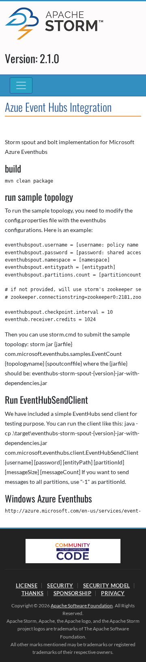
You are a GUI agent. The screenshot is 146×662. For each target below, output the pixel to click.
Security (60, 585)
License (26, 585)
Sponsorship (72, 593)
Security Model (106, 585)
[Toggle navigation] (21, 85)
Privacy (113, 593)
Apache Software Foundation (82, 605)
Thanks (32, 593)
